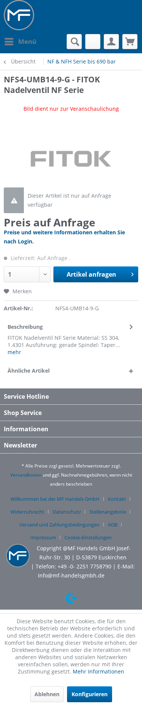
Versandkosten (26, 475)
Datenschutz (67, 511)
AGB (112, 524)
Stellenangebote (107, 511)
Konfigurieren (90, 694)
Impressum (43, 537)
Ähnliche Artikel (29, 370)
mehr (14, 352)
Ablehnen (46, 694)
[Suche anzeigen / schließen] (74, 41)
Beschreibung (25, 326)
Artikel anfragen (91, 274)
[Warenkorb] (129, 41)
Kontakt (117, 498)
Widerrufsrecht (27, 511)
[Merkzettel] (92, 41)
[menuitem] (20, 41)
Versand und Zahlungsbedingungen (59, 524)
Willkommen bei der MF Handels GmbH (55, 498)
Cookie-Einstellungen (88, 537)
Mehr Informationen (98, 671)
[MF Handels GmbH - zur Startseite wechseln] (19, 15)
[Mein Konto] (111, 41)
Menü (27, 41)
